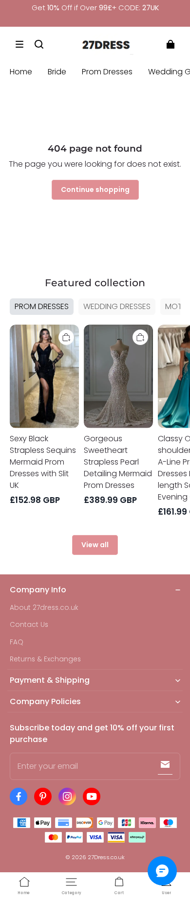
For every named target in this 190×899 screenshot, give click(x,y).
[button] (19, 44)
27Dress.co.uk (106, 857)
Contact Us (29, 624)
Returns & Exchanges (45, 659)
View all (95, 545)
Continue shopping (95, 189)
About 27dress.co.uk (44, 607)
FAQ (16, 642)
